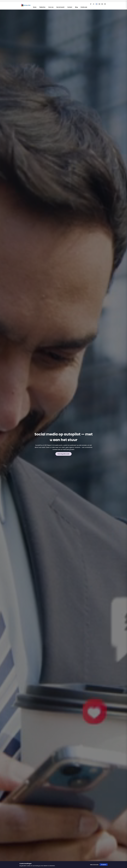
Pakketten (42, 7)
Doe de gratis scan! (63, 454)
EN (99, 4)
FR (105, 4)
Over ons (50, 7)
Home (34, 7)
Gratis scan (84, 7)
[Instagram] (93, 4)
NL (96, 4)
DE (102, 4)
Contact (69, 7)
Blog (76, 7)
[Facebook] (91, 4)
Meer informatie (94, 864)
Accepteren (103, 864)
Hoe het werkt (60, 7)
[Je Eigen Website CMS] (26, 6)
